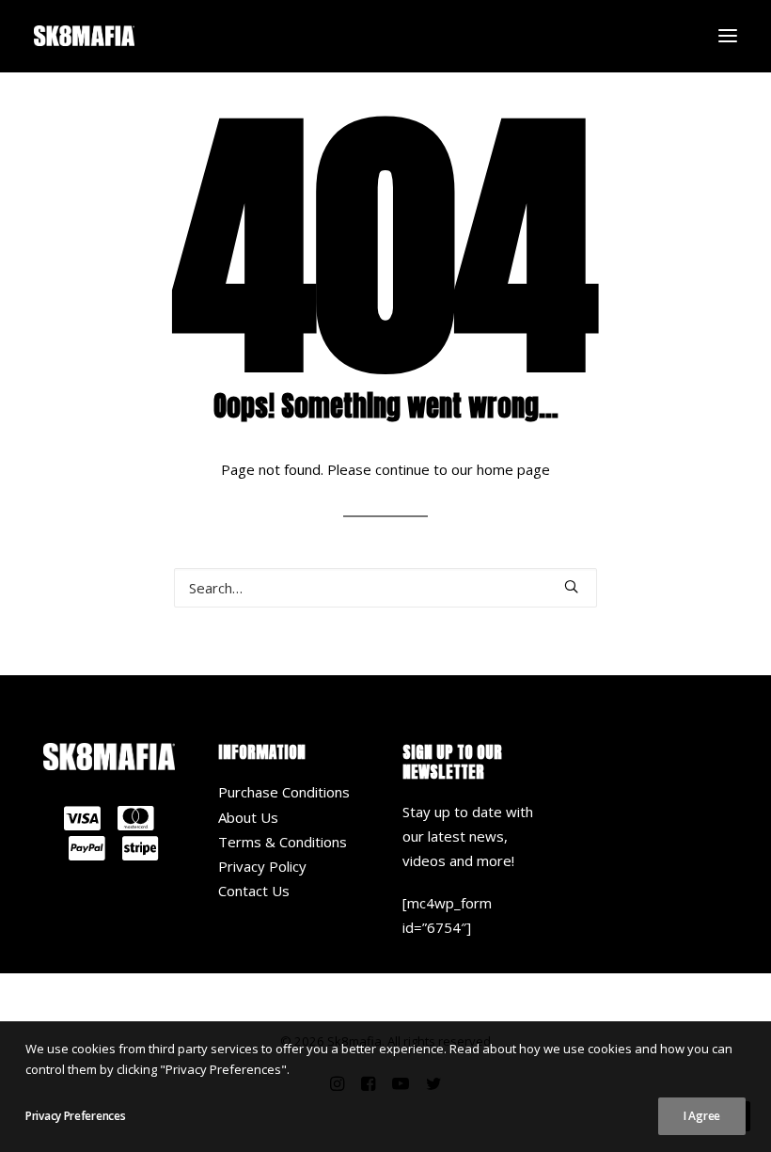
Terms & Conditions (282, 841)
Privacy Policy (262, 866)
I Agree (702, 1116)
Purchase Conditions (284, 791)
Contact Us (254, 890)
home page (513, 469)
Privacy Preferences (75, 1116)
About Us (248, 817)
